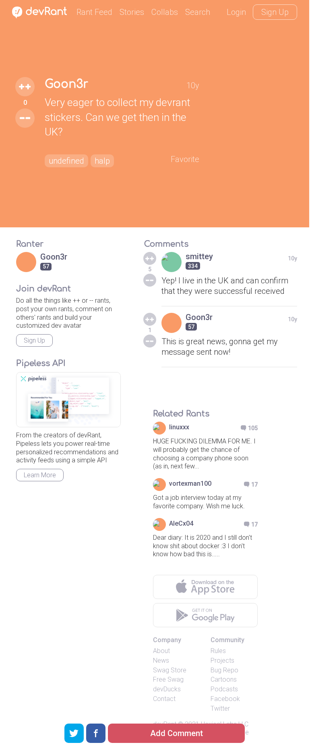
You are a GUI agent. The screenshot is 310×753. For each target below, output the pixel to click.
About (161, 651)
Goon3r (66, 84)
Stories (132, 12)
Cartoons (224, 679)
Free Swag (168, 679)
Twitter (220, 708)
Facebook (225, 699)
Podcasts (224, 689)
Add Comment (176, 733)
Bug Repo (224, 670)
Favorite (185, 159)
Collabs (164, 12)
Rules (218, 651)
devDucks (167, 689)
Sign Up (275, 12)
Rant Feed (94, 12)
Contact (164, 699)
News (161, 660)
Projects (222, 660)
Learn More (40, 475)
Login (236, 12)
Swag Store (169, 670)
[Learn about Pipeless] (68, 399)
